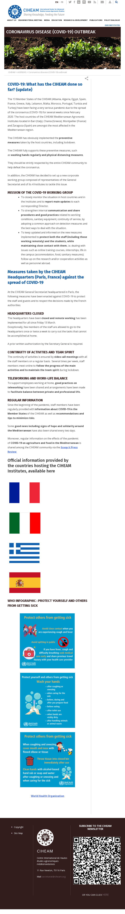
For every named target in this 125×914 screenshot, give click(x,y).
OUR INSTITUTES (112, 25)
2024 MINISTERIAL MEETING (30, 20)
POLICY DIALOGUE (112, 20)
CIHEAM (11, 72)
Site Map (18, 833)
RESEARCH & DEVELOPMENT (76, 20)
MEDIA (47, 20)
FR (62, 2)
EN (56, 2)
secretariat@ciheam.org (54, 876)
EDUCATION (57, 20)
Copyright (18, 827)
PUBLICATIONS (95, 20)
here (105, 894)
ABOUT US (11, 20)
